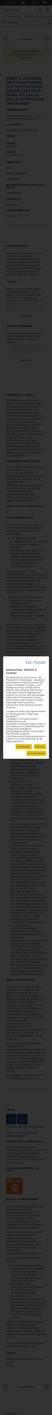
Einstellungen (24, 746)
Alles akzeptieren (36, 753)
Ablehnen (40, 746)
